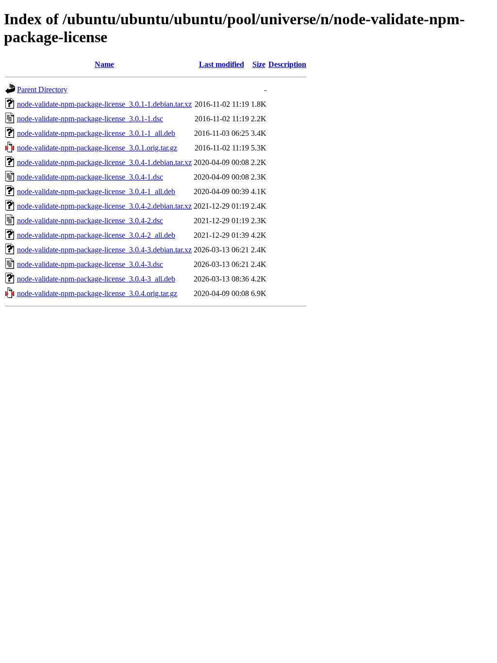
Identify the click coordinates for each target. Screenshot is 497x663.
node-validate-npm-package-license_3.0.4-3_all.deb (96, 279)
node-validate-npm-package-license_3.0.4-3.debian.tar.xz (104, 250)
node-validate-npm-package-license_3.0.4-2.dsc (90, 220)
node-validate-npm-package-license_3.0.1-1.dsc (90, 119)
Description (287, 64)
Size (258, 64)
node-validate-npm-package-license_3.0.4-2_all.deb (96, 235)
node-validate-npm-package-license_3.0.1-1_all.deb (96, 133)
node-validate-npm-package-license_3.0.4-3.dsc (90, 264)
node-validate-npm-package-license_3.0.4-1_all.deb (96, 191)
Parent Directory (42, 89)
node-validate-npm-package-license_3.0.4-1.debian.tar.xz (104, 162)
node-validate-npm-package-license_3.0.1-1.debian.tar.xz (104, 104)
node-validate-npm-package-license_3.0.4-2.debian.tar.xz (104, 206)
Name (104, 64)
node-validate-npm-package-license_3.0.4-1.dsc (90, 177)
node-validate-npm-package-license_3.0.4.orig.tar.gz (97, 293)
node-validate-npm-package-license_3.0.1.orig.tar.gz (97, 148)
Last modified (221, 64)
